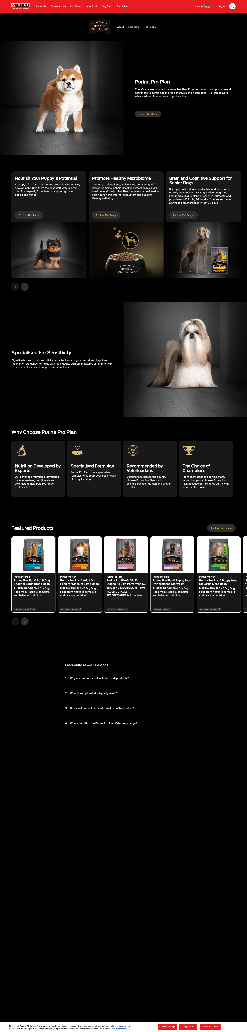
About (120, 26)
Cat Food (92, 6)
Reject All (188, 1026)
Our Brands (76, 6)
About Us (41, 6)
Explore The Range (148, 114)
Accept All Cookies (210, 1026)
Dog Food (106, 6)
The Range (150, 26)
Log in (221, 6)
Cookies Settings (167, 1026)
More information (119, 1029)
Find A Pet (122, 6)
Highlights (134, 26)
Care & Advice (58, 6)
